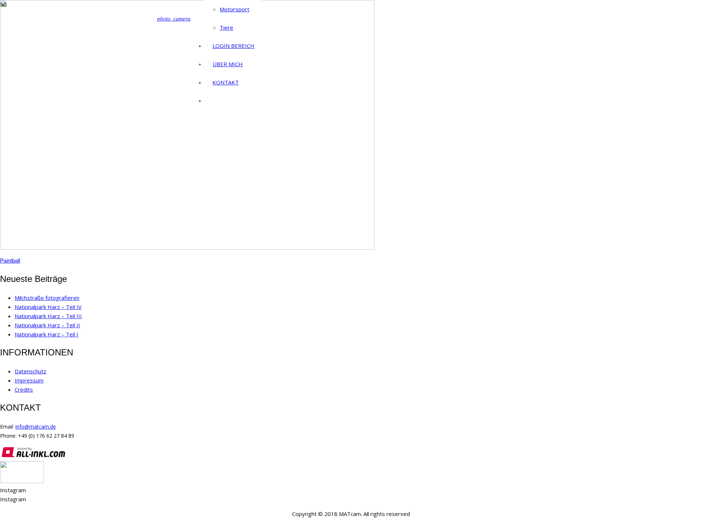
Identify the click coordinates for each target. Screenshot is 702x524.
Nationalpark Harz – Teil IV (48, 306)
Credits (24, 389)
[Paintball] (187, 247)
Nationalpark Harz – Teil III (48, 316)
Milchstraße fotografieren (47, 297)
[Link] (22, 481)
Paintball (10, 260)
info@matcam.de (35, 426)
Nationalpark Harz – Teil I (46, 334)
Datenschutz (30, 371)
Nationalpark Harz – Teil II (47, 325)
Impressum (29, 380)
